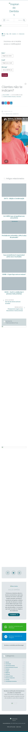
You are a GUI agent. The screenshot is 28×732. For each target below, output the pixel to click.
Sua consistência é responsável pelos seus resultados (14, 256)
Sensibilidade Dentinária (11, 681)
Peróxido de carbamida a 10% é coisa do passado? (14, 236)
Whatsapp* (4, 67)
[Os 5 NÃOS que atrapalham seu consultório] (14, 202)
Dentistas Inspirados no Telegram (15, 636)
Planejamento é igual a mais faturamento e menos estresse (14, 309)
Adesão (7, 662)
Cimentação (8, 663)
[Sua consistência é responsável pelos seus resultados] (14, 240)
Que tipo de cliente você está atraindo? (12, 301)
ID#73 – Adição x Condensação (14, 198)
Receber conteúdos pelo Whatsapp (16, 627)
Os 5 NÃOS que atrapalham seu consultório (14, 217)
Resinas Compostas (10, 677)
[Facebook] (7, 572)
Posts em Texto (9, 676)
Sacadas (7, 679)
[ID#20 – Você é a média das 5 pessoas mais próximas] (14, 278)
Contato (19, 726)
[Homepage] (14, 9)
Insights (7, 671)
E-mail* (3, 60)
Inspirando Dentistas (6, 723)
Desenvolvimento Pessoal (9, 96)
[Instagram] (19, 572)
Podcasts (18, 96)
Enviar (4, 75)
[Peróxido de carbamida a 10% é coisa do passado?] (14, 221)
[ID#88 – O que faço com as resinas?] (14, 260)
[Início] (14, 719)
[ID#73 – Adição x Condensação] (14, 184)
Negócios (7, 672)
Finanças (7, 669)
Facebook (13, 614)
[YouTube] (13, 572)
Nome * (3, 53)
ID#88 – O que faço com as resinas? (14, 274)
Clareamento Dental (10, 665)
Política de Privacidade (11, 726)
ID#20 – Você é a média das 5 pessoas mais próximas (14, 293)
